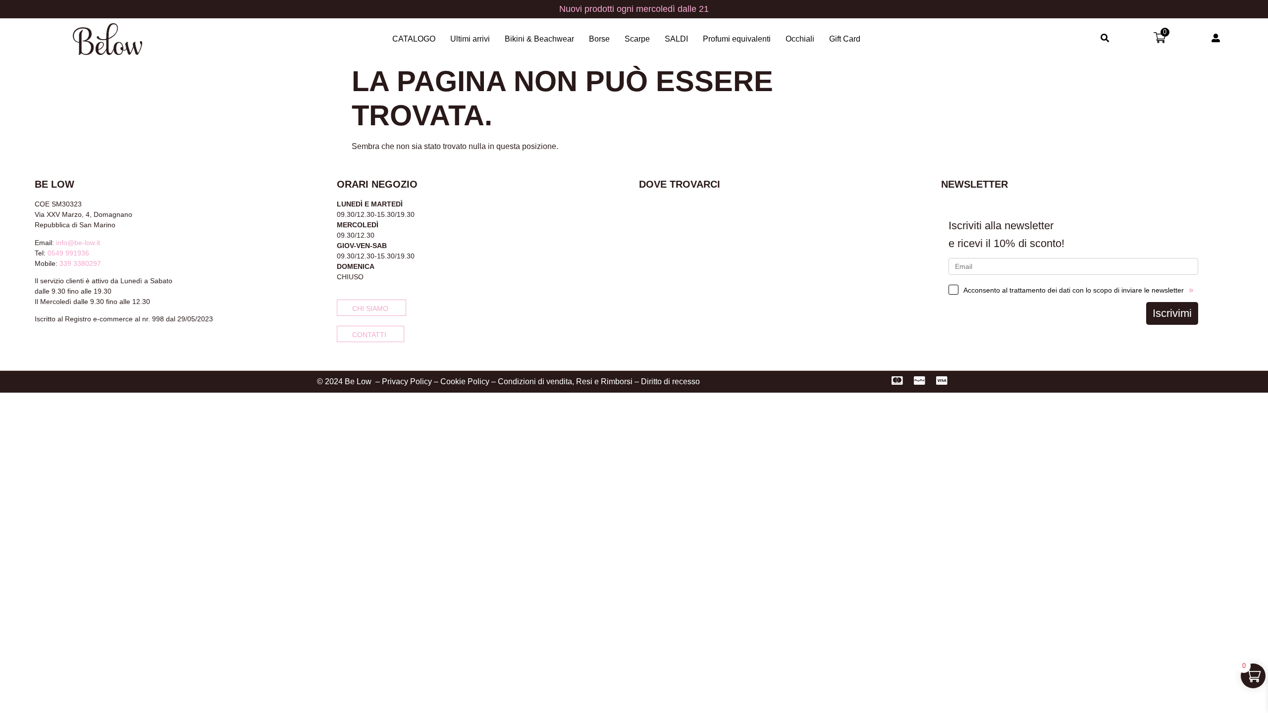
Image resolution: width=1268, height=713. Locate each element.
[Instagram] (55, 346)
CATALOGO (413, 39)
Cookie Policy (464, 381)
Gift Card (844, 39)
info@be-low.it (78, 243)
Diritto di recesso (670, 381)
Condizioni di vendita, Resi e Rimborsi (565, 381)
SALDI (676, 39)
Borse (599, 39)
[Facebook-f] (39, 346)
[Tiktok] (71, 346)
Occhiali (800, 39)
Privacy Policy (407, 381)
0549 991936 (68, 253)
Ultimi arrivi (470, 39)
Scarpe (637, 39)
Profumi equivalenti (737, 39)
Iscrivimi (1172, 313)
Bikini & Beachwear (539, 39)
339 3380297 (80, 263)
